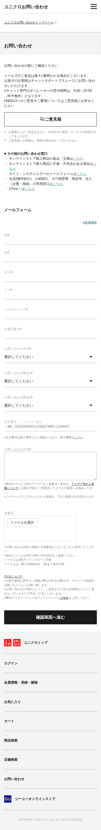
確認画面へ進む (50, 617)
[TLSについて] (13, 576)
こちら (64, 597)
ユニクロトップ (36, 642)
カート (9, 721)
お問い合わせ (14, 779)
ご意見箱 (53, 119)
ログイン (11, 663)
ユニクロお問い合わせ (26, 6)
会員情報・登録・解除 (21, 682)
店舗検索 (11, 759)
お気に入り (12, 702)
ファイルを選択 (22, 522)
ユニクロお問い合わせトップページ (29, 22)
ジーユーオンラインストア (35, 799)
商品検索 (11, 740)
